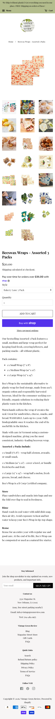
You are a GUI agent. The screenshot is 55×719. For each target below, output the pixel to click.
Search (28, 655)
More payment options (27, 330)
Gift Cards (27, 638)
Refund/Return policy (27, 659)
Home (10, 41)
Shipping (6, 269)
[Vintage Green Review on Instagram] (33, 689)
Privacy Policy (27, 667)
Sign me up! (43, 585)
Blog (28, 631)
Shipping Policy (28, 663)
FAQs (27, 641)
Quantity (7, 297)
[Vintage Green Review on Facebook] (21, 689)
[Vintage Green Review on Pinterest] (27, 689)
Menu (8, 10)
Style (4, 284)
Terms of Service (27, 671)
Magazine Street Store (27, 634)
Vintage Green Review (30, 698)
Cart (50, 10)
